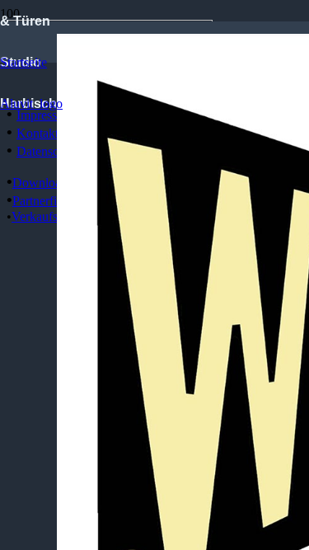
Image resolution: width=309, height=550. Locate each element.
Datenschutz (48, 151)
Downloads (42, 183)
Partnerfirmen (47, 201)
